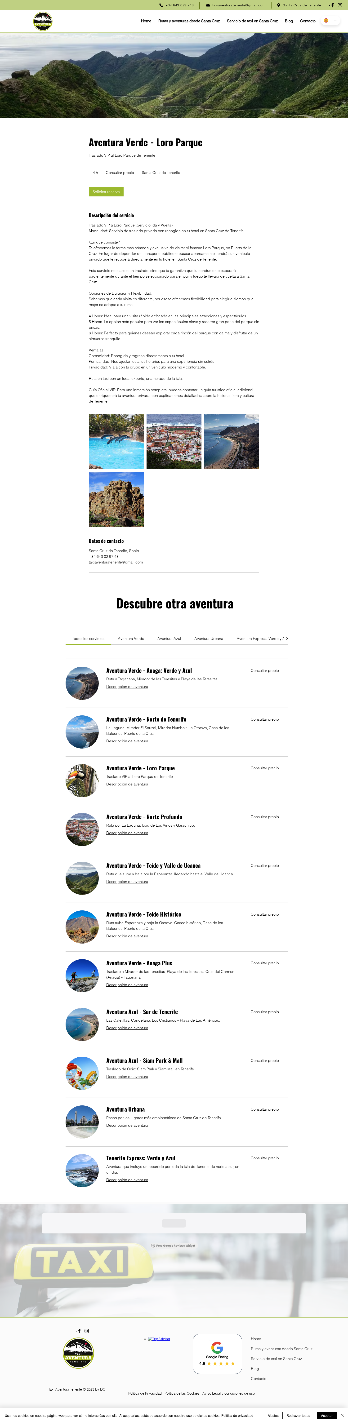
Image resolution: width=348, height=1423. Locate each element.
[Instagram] (340, 5)
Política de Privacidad (145, 1393)
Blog (255, 1368)
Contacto (258, 1378)
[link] (106, 191)
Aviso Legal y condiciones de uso (228, 1393)
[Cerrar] (342, 1415)
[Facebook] (332, 5)
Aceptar (327, 1415)
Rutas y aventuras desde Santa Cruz (264, 1348)
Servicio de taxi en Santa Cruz (264, 1358)
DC (102, 1389)
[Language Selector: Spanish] (330, 20)
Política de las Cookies (183, 1393)
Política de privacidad (237, 1415)
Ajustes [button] (273, 1415)
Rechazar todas (298, 1415)
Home (256, 1338)
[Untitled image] (116, 441)
